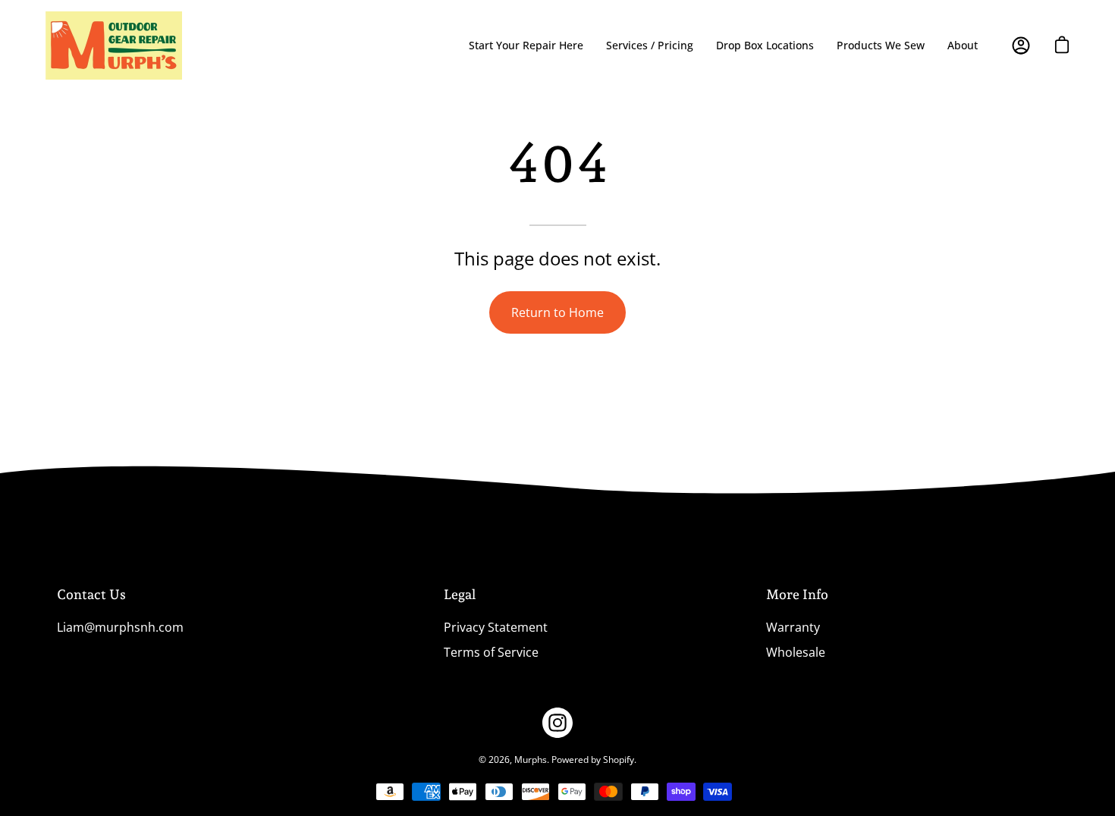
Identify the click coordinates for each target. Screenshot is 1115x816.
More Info (797, 594)
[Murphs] (114, 45)
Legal (460, 594)
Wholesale (795, 652)
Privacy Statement (496, 627)
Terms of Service (491, 652)
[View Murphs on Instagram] (557, 723)
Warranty (793, 627)
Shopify (618, 759)
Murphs (530, 759)
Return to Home (557, 312)
